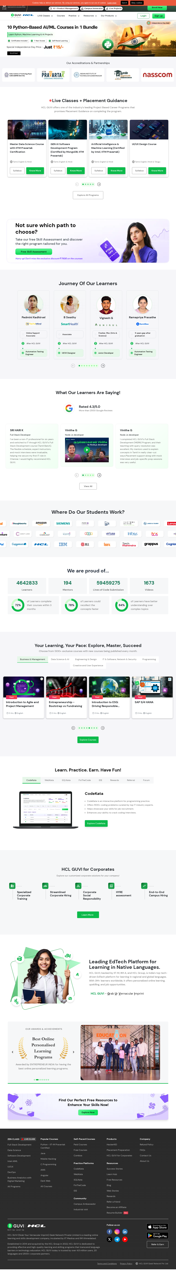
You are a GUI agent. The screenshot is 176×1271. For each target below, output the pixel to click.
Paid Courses (80, 1144)
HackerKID (112, 1144)
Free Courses (80, 1150)
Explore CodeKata (96, 823)
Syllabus (17, 170)
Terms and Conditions (107, 1263)
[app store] (157, 1226)
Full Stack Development (19, 1144)
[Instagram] (117, 1231)
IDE (75, 1190)
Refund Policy (146, 1144)
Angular (44, 1175)
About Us (144, 1161)
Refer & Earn (157, 1244)
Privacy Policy (126, 1263)
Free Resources (114, 1179)
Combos (78, 1155)
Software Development (19, 1155)
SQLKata (78, 1179)
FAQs (142, 1150)
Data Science (14, 1150)
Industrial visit (81, 1209)
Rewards (111, 1196)
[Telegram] (117, 1239)
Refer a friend (113, 1201)
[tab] (32, 659)
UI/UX (10, 1166)
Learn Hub (112, 1174)
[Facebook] (109, 1231)
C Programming (48, 1164)
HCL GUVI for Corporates (119, 1155)
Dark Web (45, 1180)
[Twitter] (109, 1239)
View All (88, 486)
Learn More (90, 915)
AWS (43, 1169)
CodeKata (79, 1168)
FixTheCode (80, 1185)
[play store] (157, 1235)
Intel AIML (13, 1161)
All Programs (14, 1186)
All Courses (46, 1186)
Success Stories (115, 1168)
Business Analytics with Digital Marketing (19, 1179)
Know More (35, 170)
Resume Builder (117, 1212)
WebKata (78, 1174)
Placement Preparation (118, 1150)
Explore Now (88, 1112)
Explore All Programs (88, 195)
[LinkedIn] (125, 1231)
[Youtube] (125, 1239)
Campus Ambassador (85, 1204)
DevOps (12, 1172)
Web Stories (113, 1190)
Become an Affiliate (116, 1207)
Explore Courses (88, 739)
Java (43, 1153)
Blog (109, 1185)
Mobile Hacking (48, 1158)
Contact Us (145, 1155)
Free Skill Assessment (34, 251)
